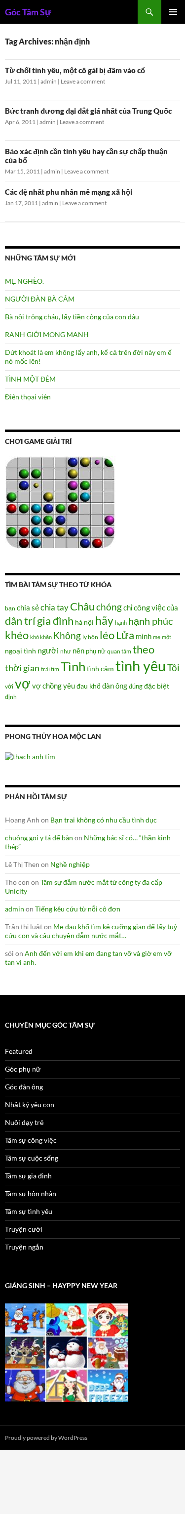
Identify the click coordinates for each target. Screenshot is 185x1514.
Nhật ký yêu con (29, 1104)
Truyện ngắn (24, 1247)
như (65, 651)
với (9, 686)
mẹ (156, 637)
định (11, 696)
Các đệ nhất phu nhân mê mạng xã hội (68, 191)
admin (48, 81)
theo (143, 649)
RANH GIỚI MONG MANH (47, 334)
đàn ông (114, 685)
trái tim (50, 668)
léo (107, 635)
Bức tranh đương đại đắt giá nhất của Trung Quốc (88, 110)
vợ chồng (47, 685)
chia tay (54, 607)
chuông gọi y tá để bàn (39, 837)
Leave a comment (83, 81)
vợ (23, 683)
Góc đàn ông (24, 1086)
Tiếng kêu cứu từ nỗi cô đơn (77, 909)
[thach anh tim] (30, 755)
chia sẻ (28, 607)
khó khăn (41, 637)
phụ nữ (96, 651)
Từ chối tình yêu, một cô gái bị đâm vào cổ (75, 70)
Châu (82, 606)
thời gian (22, 667)
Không (67, 635)
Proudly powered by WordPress (46, 1437)
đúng (136, 686)
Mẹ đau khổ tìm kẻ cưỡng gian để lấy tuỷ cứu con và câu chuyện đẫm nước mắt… (91, 931)
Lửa (125, 635)
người (48, 650)
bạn (10, 608)
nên (78, 650)
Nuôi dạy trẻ (24, 1122)
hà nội (84, 622)
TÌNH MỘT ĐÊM (30, 379)
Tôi (173, 667)
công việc (149, 607)
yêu (69, 685)
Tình (73, 666)
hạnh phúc (150, 621)
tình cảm (100, 668)
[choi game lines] (60, 502)
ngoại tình (20, 651)
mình (143, 636)
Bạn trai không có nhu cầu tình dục (103, 820)
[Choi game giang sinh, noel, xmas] (66, 1351)
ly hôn (90, 637)
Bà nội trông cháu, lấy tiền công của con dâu (72, 316)
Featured (19, 1051)
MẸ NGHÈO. (24, 281)
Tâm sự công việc (31, 1140)
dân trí (20, 620)
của (172, 607)
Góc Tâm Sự (28, 11)
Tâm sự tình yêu (28, 1211)
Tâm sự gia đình (28, 1175)
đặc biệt (156, 686)
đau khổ (88, 686)
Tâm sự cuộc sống (31, 1158)
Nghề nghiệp (70, 864)
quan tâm (119, 651)
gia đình (55, 620)
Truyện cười (23, 1229)
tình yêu (140, 665)
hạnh (121, 622)
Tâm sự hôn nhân (30, 1193)
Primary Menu (173, 12)
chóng (109, 606)
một (166, 637)
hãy (104, 620)
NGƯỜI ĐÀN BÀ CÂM (39, 299)
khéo (17, 635)
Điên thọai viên (28, 396)
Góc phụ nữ (22, 1069)
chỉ (127, 607)
